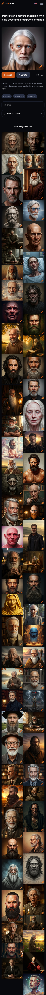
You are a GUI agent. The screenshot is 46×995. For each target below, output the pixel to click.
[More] (33, 75)
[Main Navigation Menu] (41, 4)
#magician (19, 96)
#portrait (32, 96)
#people (6, 96)
